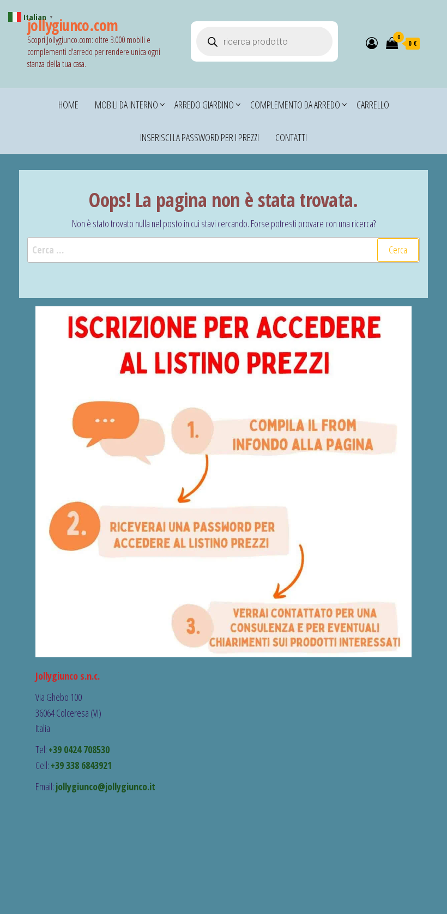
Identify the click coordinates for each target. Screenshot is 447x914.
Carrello (373, 104)
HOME (68, 104)
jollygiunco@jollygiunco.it (105, 786)
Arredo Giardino (204, 104)
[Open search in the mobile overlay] (264, 41)
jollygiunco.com (72, 25)
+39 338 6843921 (81, 765)
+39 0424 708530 (79, 749)
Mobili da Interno (126, 104)
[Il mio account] (372, 42)
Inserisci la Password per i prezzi (199, 137)
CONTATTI (291, 137)
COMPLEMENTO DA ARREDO (295, 104)
